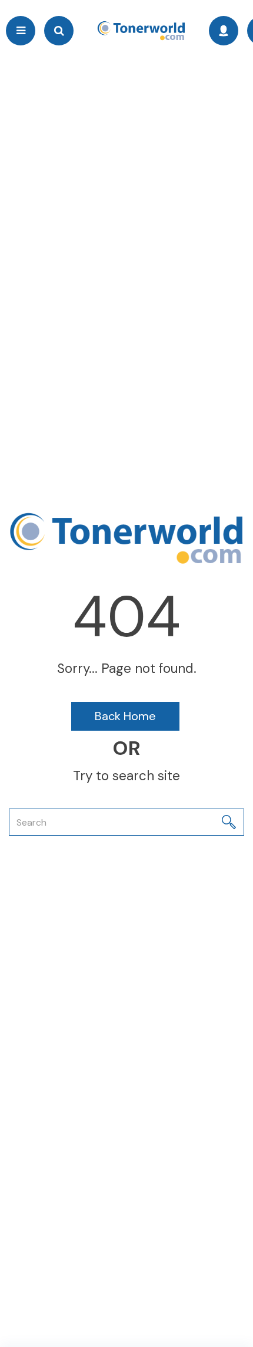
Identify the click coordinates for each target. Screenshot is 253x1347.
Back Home (125, 716)
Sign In (223, 30)
